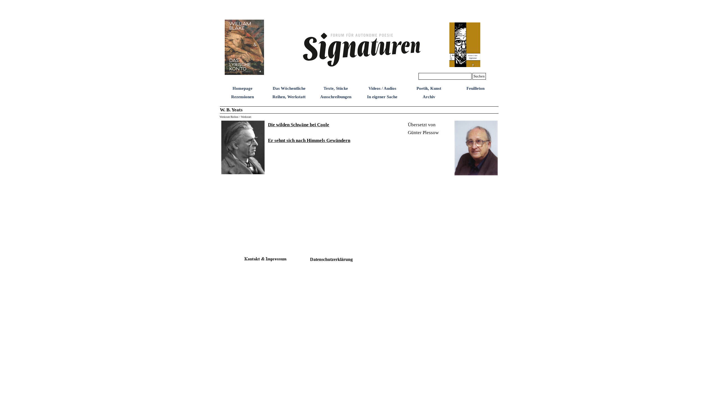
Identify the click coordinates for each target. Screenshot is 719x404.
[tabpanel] (336, 132)
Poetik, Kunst (429, 88)
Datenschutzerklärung (331, 259)
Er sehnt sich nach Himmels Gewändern (309, 140)
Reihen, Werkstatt (289, 97)
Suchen (479, 76)
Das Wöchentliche (289, 88)
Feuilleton (475, 88)
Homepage (242, 88)
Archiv (429, 97)
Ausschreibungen (335, 97)
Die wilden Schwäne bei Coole (298, 124)
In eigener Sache (382, 97)
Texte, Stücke (336, 88)
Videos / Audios (382, 88)
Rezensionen (242, 97)
